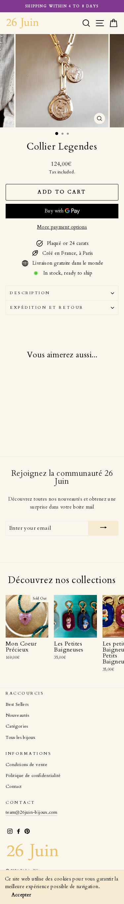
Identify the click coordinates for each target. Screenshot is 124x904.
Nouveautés (17, 715)
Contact (14, 787)
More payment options (62, 227)
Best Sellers (17, 704)
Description (30, 292)
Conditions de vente (26, 765)
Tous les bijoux (21, 738)
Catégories (17, 726)
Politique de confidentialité (33, 776)
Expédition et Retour (47, 307)
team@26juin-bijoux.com (31, 812)
